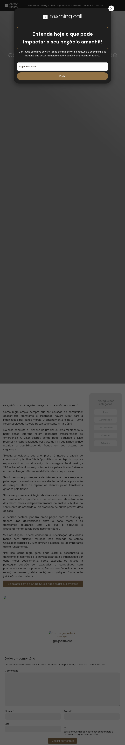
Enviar (62, 76)
